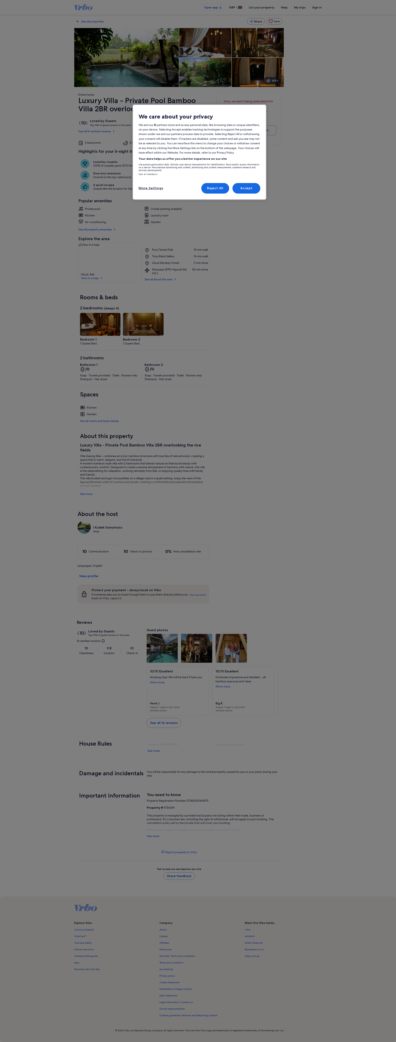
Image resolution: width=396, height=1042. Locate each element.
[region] (199, 152)
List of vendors (148, 174)
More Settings (151, 188)
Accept (246, 188)
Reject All (215, 188)
